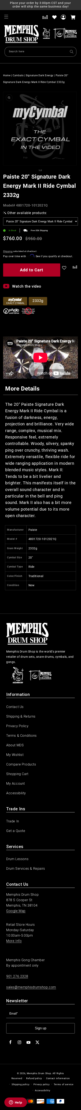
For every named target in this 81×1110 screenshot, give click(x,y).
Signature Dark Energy (39, 75)
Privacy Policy (17, 726)
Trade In (12, 821)
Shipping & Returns (21, 716)
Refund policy (34, 1078)
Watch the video (26, 286)
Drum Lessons (17, 859)
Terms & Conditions (21, 736)
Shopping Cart (17, 774)
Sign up (40, 1028)
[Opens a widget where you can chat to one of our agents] (15, 1102)
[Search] (71, 51)
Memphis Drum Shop (39, 1073)
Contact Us (15, 707)
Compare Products (21, 764)
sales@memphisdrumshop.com (31, 987)
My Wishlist (15, 755)
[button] (6, 16)
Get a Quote (15, 831)
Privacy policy (41, 1084)
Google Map (16, 911)
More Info (14, 941)
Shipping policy (20, 1084)
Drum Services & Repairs (25, 869)
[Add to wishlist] (54, 17)
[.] (74, 271)
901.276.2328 (17, 976)
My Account (15, 784)
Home (6, 75)
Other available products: (27, 213)
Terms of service (64, 1084)
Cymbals (18, 75)
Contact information (58, 1078)
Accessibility (16, 793)
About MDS (15, 745)
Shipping (8, 251)
